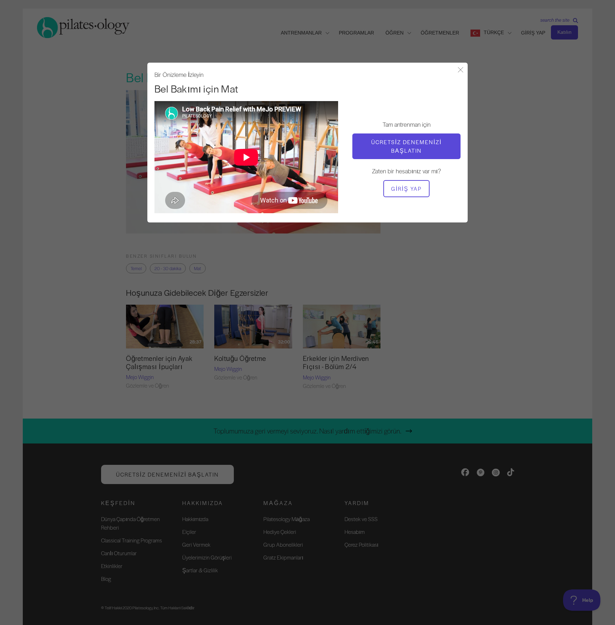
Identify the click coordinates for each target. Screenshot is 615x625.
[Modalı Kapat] (460, 70)
